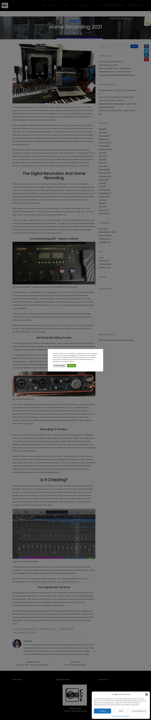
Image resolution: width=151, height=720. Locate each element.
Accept (102, 711)
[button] (146, 694)
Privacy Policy (125, 716)
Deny (121, 711)
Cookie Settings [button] (59, 365)
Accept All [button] (71, 365)
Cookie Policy (116, 716)
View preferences (139, 711)
